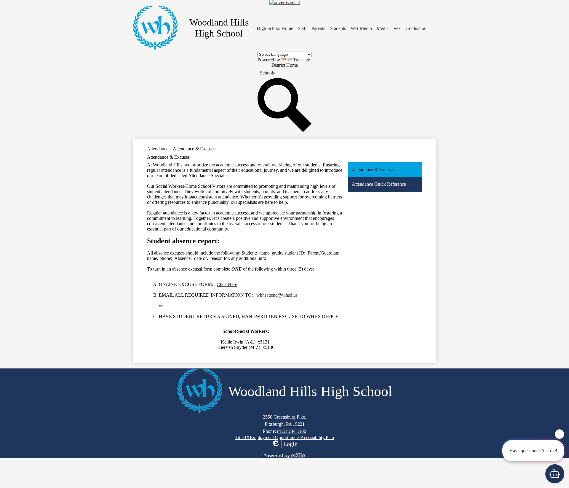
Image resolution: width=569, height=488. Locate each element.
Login (290, 444)
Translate (301, 59)
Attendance (157, 148)
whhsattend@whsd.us (277, 295)
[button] (302, 28)
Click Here (227, 284)
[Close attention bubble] (559, 433)
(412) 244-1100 (291, 431)
